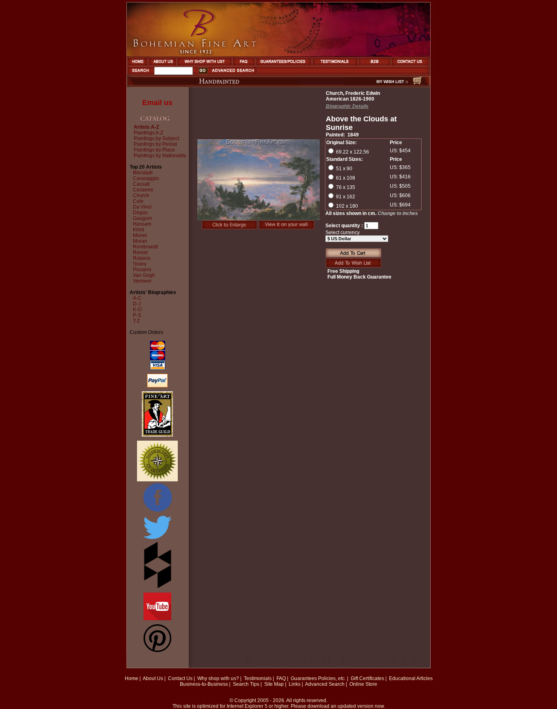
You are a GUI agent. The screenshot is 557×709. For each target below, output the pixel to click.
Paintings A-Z (148, 133)
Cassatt (141, 184)
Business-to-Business (204, 684)
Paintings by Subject (156, 138)
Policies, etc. (332, 678)
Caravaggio (146, 178)
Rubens (141, 258)
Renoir (140, 252)
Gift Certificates (367, 678)
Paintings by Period (155, 144)
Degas (140, 212)
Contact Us (180, 678)
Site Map (274, 684)
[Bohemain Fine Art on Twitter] (157, 540)
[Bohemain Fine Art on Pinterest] (157, 650)
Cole (138, 201)
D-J (137, 304)
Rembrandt (145, 247)
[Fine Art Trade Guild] (157, 435)
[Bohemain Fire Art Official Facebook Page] (157, 511)
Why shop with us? (218, 678)
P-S (137, 315)
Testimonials (258, 678)
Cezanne (143, 190)
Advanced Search (325, 684)
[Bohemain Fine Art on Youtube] (157, 618)
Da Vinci (142, 207)
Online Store (363, 684)
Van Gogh (144, 275)
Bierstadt (143, 173)
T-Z (136, 321)
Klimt (138, 230)
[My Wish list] (378, 85)
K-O (137, 309)
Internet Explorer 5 (247, 706)
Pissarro (142, 269)
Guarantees (304, 678)
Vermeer (142, 281)
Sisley (139, 264)
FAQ (281, 678)
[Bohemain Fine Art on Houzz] (157, 587)
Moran (140, 241)
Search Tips (246, 684)
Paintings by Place (154, 150)
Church (141, 195)
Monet (140, 235)
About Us (153, 678)
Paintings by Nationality (160, 155)
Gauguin (142, 218)
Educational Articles (411, 678)
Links (295, 684)
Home (131, 678)
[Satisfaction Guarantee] (157, 480)
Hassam (142, 224)
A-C (137, 298)
